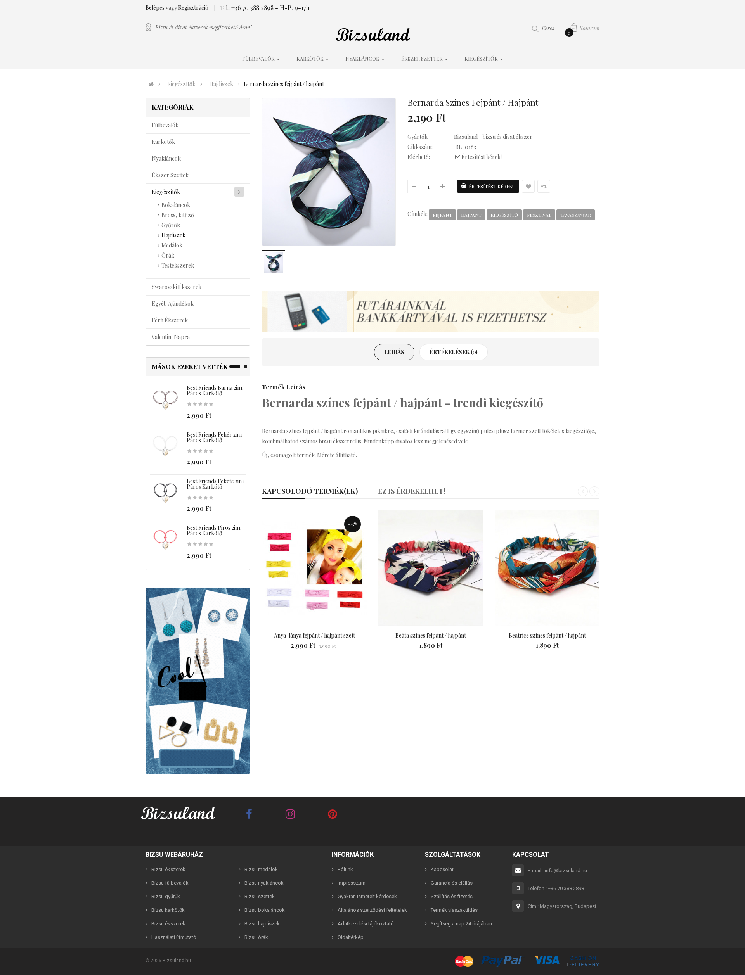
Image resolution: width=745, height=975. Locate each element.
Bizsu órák (256, 937)
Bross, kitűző (177, 215)
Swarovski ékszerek (176, 286)
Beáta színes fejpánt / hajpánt (430, 635)
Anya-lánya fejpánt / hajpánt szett (314, 635)
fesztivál (539, 215)
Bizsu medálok (261, 869)
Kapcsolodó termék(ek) (310, 491)
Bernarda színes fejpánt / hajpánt (284, 84)
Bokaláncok (175, 205)
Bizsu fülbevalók (170, 883)
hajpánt (471, 215)
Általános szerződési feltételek (372, 910)
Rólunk (345, 869)
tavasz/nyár (575, 215)
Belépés (156, 7)
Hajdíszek (221, 84)
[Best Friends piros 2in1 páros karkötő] (165, 540)
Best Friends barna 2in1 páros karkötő (215, 390)
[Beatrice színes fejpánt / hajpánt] (547, 568)
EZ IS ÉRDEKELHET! (411, 491)
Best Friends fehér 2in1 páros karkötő (214, 437)
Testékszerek (177, 265)
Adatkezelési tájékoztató (366, 924)
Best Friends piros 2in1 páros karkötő (214, 530)
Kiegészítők (181, 84)
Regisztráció (193, 7)
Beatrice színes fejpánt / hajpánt (547, 635)
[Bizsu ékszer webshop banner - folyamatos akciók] (430, 312)
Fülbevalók (165, 125)
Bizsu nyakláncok (264, 883)
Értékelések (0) (454, 352)
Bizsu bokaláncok (264, 910)
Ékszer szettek (170, 175)
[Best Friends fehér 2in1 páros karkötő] (165, 446)
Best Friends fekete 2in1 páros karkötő (215, 483)
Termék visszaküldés (454, 910)
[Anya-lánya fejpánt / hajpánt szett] (314, 568)
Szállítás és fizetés (452, 896)
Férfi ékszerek (170, 320)
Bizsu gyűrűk (165, 896)
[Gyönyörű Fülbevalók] (198, 681)
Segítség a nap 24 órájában (461, 924)
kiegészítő (504, 215)
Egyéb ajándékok (173, 303)
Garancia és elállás (452, 883)
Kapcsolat (442, 869)
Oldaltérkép (351, 937)
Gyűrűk (170, 225)
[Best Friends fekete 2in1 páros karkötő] (165, 493)
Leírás (394, 352)
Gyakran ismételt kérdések (367, 896)
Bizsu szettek (259, 896)
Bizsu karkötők (168, 910)
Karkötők (163, 141)
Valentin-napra (171, 337)
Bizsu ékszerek (168, 869)
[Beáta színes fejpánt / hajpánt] (430, 568)
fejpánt (442, 215)
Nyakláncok (166, 158)
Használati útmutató (173, 937)
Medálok (171, 245)
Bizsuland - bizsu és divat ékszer (493, 136)
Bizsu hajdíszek (262, 924)
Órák (167, 255)
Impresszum (352, 883)
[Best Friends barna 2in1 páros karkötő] (165, 400)
